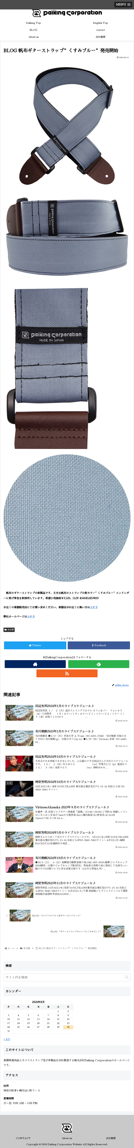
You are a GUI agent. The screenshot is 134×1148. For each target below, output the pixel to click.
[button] (127, 977)
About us (67, 1138)
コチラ (94, 607)
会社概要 (111, 1138)
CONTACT (23, 1138)
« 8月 (6, 1039)
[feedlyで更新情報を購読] (98, 664)
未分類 (10, 630)
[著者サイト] (35, 664)
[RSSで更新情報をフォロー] (67, 673)
